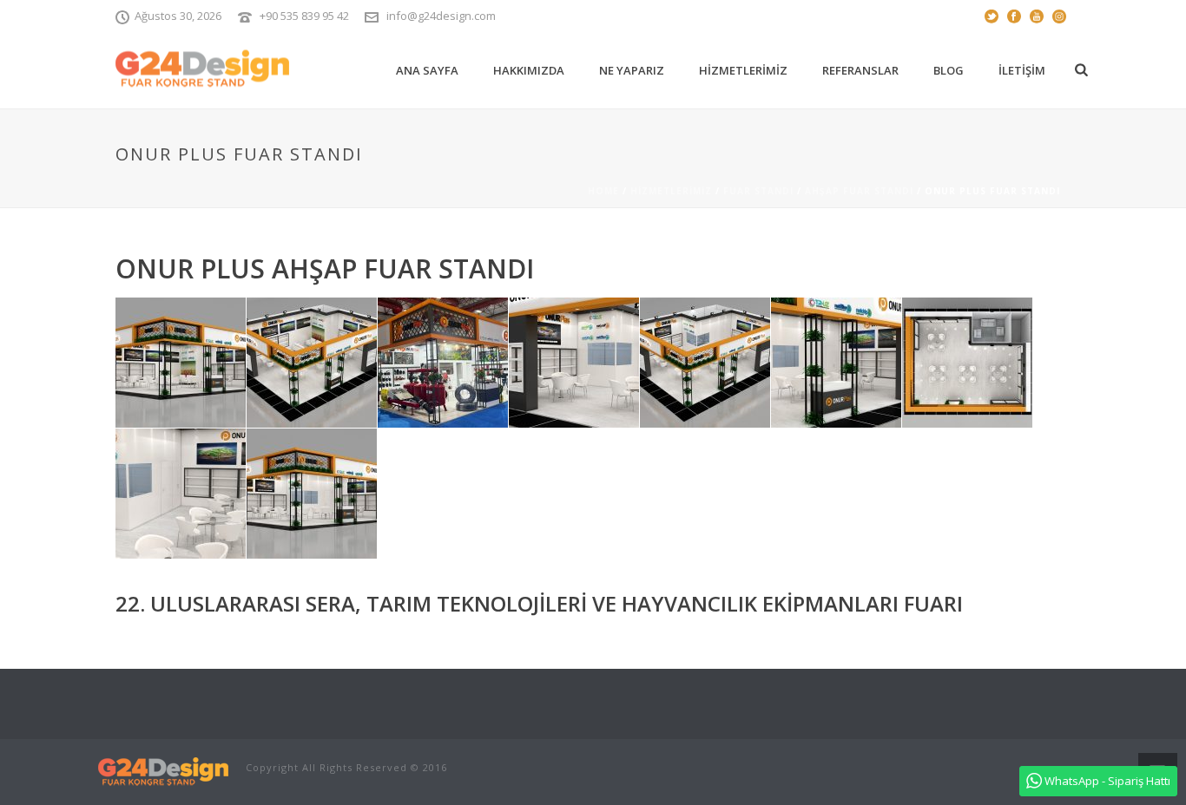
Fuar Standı (758, 191)
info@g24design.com (441, 15)
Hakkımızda (528, 70)
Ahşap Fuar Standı (859, 191)
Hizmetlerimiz (743, 70)
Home (603, 191)
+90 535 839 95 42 (304, 15)
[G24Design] (163, 770)
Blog (948, 70)
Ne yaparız (631, 70)
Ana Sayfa (427, 70)
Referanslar (860, 70)
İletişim (1021, 70)
